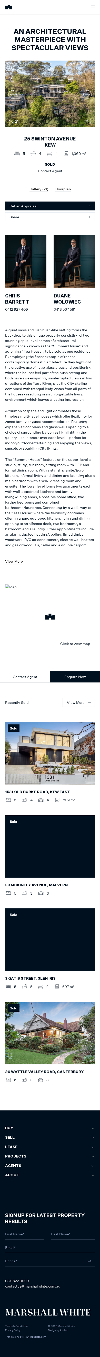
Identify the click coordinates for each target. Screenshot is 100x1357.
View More (14, 561)
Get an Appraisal (23, 206)
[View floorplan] (88, 121)
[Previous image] (12, 94)
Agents (13, 1166)
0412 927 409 (16, 309)
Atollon (64, 1330)
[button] (50, 617)
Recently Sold (17, 702)
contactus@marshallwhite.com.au (32, 1286)
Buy (9, 1128)
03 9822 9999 (17, 1281)
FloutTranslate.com (34, 1336)
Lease (11, 1147)
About (12, 1175)
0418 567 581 (64, 309)
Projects (15, 1156)
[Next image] (87, 94)
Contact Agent (25, 677)
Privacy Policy (13, 1330)
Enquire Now (75, 677)
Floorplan (63, 189)
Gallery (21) (38, 189)
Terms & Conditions (16, 1325)
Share (14, 217)
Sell (10, 1137)
